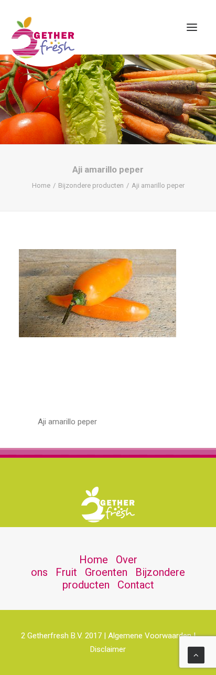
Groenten (106, 572)
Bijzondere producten (91, 185)
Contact (135, 584)
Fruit (66, 572)
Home (41, 185)
